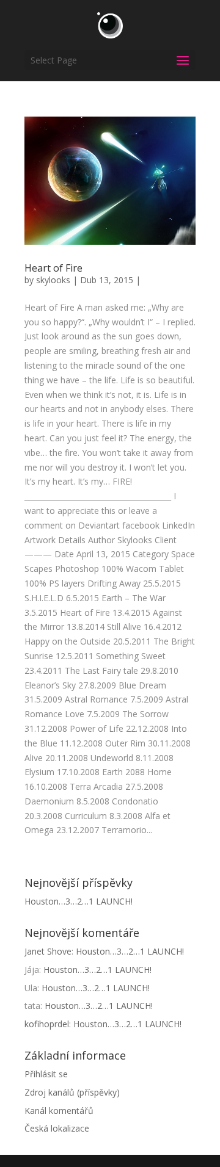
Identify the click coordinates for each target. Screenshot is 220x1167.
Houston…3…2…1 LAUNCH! (78, 901)
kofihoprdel (46, 1024)
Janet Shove (48, 951)
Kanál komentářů (59, 1110)
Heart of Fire (53, 268)
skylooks (53, 280)
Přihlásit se (46, 1074)
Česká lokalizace (56, 1128)
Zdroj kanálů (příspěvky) (72, 1092)
